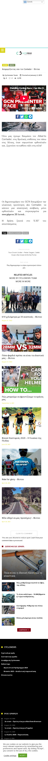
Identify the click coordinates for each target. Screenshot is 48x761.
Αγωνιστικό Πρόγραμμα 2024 (16, 668)
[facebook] (18, 117)
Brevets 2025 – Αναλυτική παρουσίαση (20, 671)
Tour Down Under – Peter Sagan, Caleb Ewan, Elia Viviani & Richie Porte (24, 252)
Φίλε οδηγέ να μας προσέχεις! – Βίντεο (21, 518)
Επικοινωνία (6, 675)
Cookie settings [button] (10, 755)
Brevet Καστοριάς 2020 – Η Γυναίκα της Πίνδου (21, 439)
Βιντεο (12, 65)
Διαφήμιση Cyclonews (10, 660)
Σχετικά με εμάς (8, 653)
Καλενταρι (5, 664)
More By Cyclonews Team (23, 278)
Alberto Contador (14, 233)
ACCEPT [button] (23, 755)
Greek (29, 2)
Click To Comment (24, 533)
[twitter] (22, 117)
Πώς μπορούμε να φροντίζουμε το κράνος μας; (23, 398)
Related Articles (23, 275)
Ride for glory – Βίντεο (13, 479)
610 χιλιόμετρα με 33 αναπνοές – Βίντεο (22, 316)
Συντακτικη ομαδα (9, 657)
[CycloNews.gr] (24, 50)
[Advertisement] (24, 175)
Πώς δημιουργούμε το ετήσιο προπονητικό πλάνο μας (24, 265)
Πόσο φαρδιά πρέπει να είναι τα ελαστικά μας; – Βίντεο (23, 356)
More (5, 65)
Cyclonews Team (11, 75)
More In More (23, 281)
